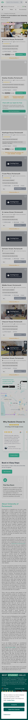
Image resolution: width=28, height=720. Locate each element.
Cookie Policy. (11, 700)
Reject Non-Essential (14, 709)
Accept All (14, 705)
